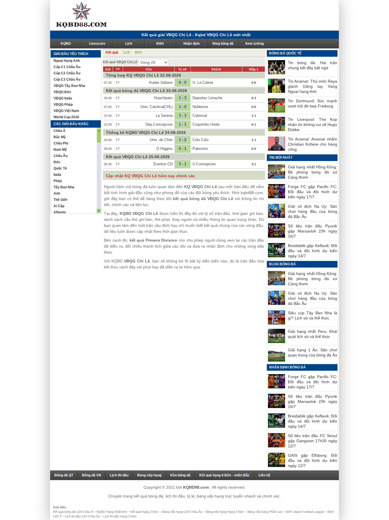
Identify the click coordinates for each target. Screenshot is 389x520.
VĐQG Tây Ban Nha (69, 86)
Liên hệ (264, 475)
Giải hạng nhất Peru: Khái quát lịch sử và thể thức (312, 334)
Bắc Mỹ (60, 137)
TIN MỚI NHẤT (280, 158)
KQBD (66, 44)
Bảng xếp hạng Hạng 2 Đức (225, 511)
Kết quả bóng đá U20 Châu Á (73, 511)
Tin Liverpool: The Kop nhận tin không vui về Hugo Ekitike (312, 124)
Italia (57, 175)
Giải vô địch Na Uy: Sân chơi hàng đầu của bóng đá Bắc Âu (312, 211)
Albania (60, 212)
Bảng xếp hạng (149, 475)
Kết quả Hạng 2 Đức (144, 511)
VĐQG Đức (62, 92)
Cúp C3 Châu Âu (67, 79)
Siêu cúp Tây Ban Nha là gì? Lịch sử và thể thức (312, 315)
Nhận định (191, 44)
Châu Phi (61, 143)
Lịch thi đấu (119, 475)
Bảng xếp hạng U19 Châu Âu (182, 511)
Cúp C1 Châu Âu (67, 67)
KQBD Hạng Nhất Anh (112, 511)
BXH (160, 44)
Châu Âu (60, 156)
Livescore (97, 44)
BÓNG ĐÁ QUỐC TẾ (285, 53)
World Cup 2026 (66, 117)
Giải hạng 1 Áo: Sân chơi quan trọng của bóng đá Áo (312, 352)
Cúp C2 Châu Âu (67, 73)
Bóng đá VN (91, 475)
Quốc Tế (60, 168)
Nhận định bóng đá (287, 367)
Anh (57, 193)
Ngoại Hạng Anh (67, 61)
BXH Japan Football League (305, 511)
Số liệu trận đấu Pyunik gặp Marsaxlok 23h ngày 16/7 (312, 231)
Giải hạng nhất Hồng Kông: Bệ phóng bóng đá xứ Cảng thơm (312, 172)
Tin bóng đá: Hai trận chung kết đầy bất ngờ (312, 65)
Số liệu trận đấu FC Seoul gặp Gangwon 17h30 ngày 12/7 (312, 440)
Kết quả (112, 52)
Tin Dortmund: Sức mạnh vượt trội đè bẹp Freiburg (312, 103)
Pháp (58, 181)
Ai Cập (59, 206)
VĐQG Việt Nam (66, 111)
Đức (57, 162)
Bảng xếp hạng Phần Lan (265, 511)
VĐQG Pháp (63, 105)
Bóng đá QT (63, 475)
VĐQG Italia (63, 98)
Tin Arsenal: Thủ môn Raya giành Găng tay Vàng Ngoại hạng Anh (312, 86)
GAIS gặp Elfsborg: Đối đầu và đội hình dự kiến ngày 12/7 (312, 460)
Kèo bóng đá (180, 475)
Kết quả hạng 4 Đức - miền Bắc (224, 475)
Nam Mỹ (60, 150)
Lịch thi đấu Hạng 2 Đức (120, 516)
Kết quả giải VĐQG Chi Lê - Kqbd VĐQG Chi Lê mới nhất (196, 34)
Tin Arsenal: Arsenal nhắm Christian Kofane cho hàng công (312, 144)
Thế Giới (60, 200)
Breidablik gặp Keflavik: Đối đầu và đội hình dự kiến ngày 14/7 (312, 250)
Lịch (128, 44)
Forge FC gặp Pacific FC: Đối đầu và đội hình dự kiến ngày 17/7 (312, 191)
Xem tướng (254, 44)
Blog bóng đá (223, 44)
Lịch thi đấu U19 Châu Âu (83, 516)
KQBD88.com (196, 487)
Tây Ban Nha (64, 187)
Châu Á (59, 131)
